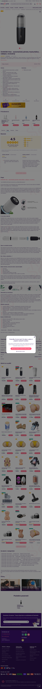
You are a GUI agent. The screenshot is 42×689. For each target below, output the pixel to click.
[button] (21, 351)
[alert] (21, 344)
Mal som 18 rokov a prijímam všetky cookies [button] (21, 348)
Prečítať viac (26, 345)
